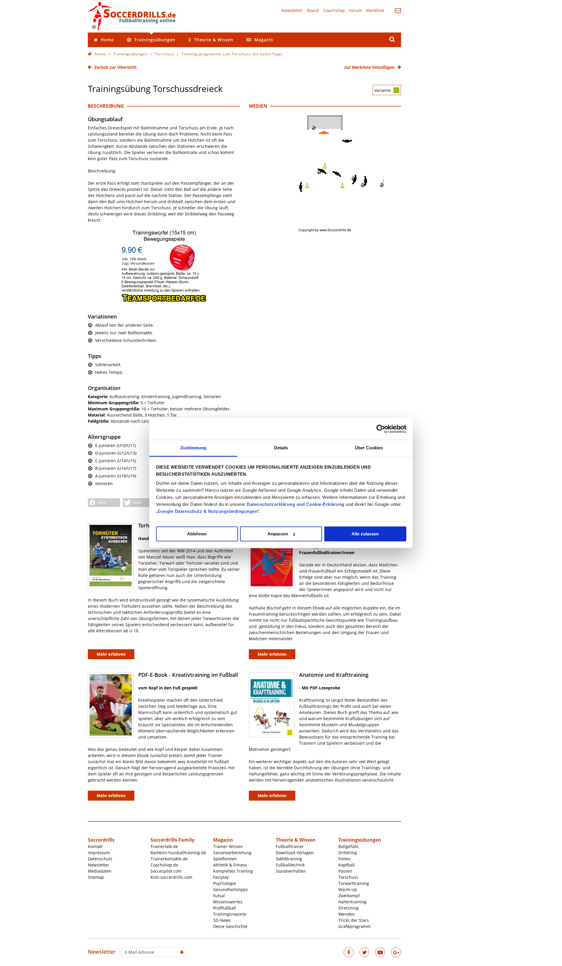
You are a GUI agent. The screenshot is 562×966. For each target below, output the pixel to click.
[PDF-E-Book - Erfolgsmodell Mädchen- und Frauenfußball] (271, 555)
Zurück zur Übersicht (115, 67)
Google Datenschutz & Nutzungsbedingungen (207, 511)
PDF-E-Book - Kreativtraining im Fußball (188, 674)
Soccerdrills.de (132, 15)
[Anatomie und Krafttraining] (271, 704)
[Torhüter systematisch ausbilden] (110, 555)
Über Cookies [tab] (369, 447)
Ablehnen (197, 533)
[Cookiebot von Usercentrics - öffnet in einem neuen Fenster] (380, 428)
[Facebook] (349, 952)
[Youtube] (380, 952)
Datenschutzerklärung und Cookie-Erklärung (296, 504)
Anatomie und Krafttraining (334, 674)
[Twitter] (364, 952)
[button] (104, 502)
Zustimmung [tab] (193, 447)
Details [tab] (281, 447)
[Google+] (396, 952)
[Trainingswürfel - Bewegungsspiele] (164, 301)
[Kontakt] (398, 10)
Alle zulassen (365, 533)
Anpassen (278, 533)
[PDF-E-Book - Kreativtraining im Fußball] (110, 704)
